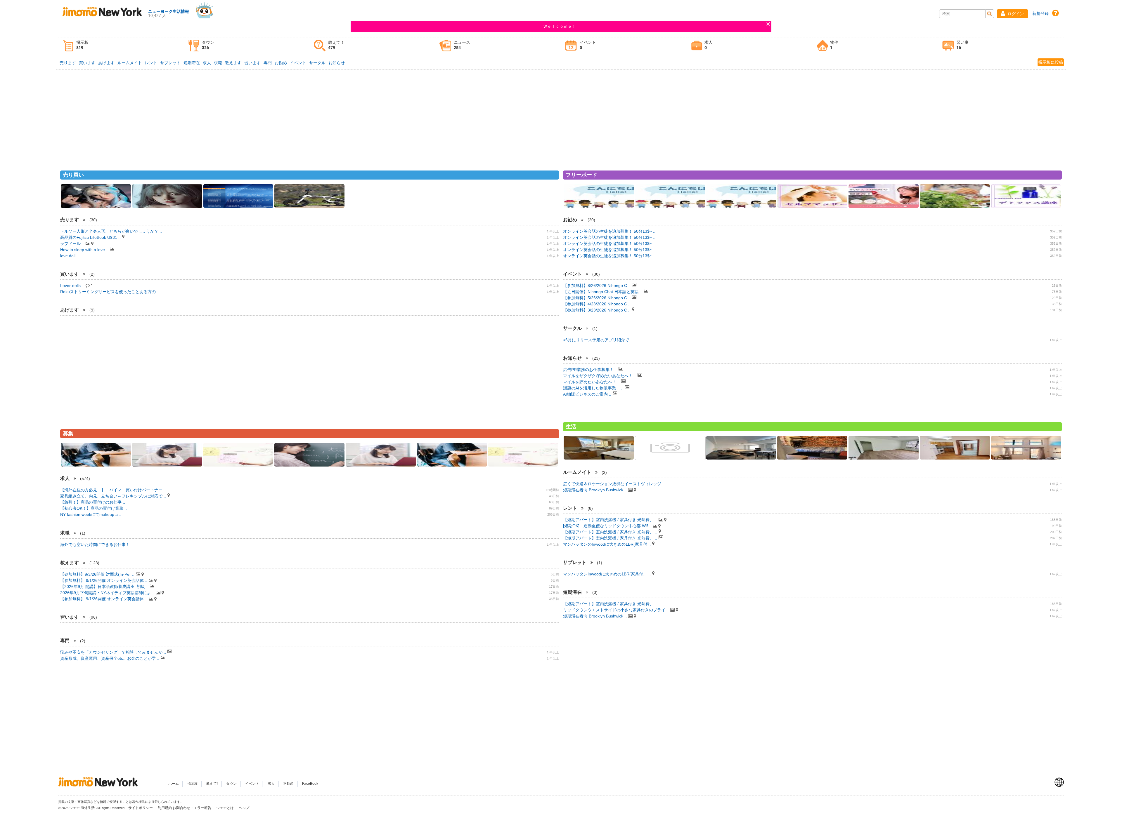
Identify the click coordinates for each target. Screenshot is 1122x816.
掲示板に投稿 (1050, 62)
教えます (233, 62)
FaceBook (310, 784)
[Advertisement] (561, 117)
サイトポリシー (141, 808)
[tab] (121, 45)
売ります (68, 62)
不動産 (288, 784)
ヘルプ (244, 808)
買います (87, 62)
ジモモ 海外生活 (82, 808)
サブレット (170, 62)
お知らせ (336, 62)
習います (252, 62)
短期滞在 (191, 62)
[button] (1012, 13)
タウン (231, 784)
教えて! (212, 784)
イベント (298, 62)
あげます (106, 62)
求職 (218, 62)
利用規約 (165, 808)
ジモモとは (225, 808)
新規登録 (1040, 13)
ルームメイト (129, 62)
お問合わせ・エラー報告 (192, 808)
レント (151, 62)
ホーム (173, 784)
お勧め (281, 62)
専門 (268, 62)
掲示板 (192, 784)
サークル (317, 62)
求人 (207, 62)
